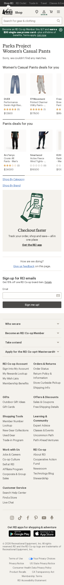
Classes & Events (43, 430)
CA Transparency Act (43, 571)
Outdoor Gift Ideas (14, 401)
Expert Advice (41, 425)
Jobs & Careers (12, 454)
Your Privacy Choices (44, 558)
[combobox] (32, 20)
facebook (28, 517)
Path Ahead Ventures (46, 440)
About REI (39, 454)
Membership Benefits (16, 383)
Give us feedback (23, 266)
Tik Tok (20, 517)
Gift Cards (9, 406)
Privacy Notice (16, 563)
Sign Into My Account (16, 368)
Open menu (58, 11)
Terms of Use (16, 558)
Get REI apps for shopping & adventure (32, 527)
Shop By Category (13, 179)
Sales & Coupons (43, 401)
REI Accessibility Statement (32, 580)
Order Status (41, 368)
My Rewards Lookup (15, 373)
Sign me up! (32, 304)
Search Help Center (14, 492)
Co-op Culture (11, 459)
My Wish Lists (11, 378)
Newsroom (40, 468)
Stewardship (40, 478)
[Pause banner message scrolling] (60, 30)
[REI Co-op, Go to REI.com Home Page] (7, 11)
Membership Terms (32, 576)
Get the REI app (32, 244)
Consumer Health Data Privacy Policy (32, 567)
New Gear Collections (16, 430)
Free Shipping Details (46, 406)
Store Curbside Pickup (47, 382)
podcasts (52, 517)
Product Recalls (18, 571)
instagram (12, 517)
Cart (51, 11)
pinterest (36, 517)
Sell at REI (8, 464)
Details (48, 282)
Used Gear (9, 435)
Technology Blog (43, 473)
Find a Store (10, 497)
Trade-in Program (13, 440)
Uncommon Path (43, 435)
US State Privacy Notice (42, 563)
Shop (18, 12)
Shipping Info (41, 387)
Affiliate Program (13, 469)
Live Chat (8, 502)
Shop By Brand (12, 185)
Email (5, 289)
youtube (44, 517)
